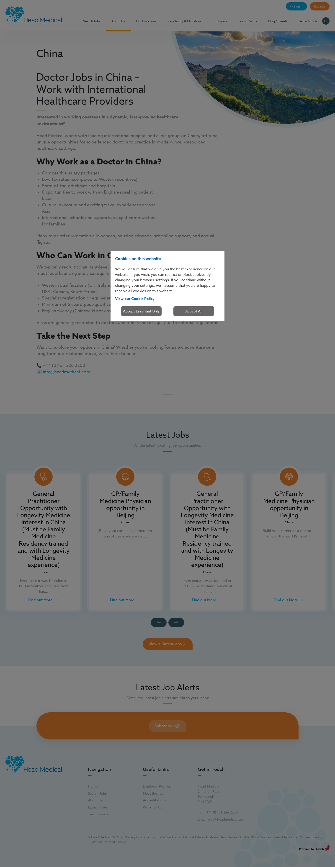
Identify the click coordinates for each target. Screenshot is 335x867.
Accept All (193, 311)
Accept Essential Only (141, 311)
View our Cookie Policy (135, 299)
